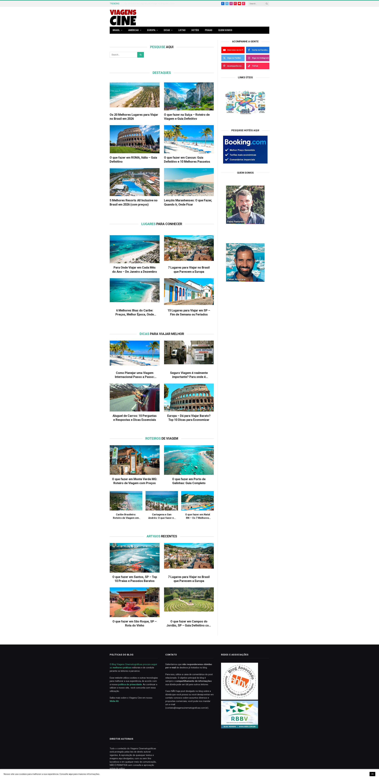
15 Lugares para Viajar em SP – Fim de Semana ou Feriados (189, 312)
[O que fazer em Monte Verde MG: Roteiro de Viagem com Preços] (135, 460)
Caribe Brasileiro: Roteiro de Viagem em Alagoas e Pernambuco (126, 516)
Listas (182, 30)
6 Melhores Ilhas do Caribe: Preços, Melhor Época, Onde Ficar (134, 312)
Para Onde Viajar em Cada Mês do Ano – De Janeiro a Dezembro (134, 269)
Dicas (167, 30)
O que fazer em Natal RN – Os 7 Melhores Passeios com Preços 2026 (197, 516)
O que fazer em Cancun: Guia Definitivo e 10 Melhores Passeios (187, 159)
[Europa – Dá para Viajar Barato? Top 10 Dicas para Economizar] (189, 397)
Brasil (116, 30)
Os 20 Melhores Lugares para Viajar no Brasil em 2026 (150, 3)
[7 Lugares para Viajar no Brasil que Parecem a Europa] (189, 249)
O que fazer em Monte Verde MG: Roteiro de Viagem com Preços (134, 481)
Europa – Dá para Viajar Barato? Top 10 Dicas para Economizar (189, 418)
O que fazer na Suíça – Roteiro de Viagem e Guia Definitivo (187, 116)
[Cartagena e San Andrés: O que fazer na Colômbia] (162, 500)
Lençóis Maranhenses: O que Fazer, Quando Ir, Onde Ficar (188, 202)
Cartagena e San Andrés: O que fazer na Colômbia (161, 516)
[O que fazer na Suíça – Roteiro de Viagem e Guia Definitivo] (189, 96)
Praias (208, 30)
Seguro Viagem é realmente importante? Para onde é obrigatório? (189, 375)
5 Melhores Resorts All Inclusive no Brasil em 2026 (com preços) (134, 202)
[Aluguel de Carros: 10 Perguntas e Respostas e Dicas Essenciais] (135, 397)
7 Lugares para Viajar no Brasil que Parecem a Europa (189, 269)
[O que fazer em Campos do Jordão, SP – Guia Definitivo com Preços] (189, 602)
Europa (151, 30)
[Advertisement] (215, 18)
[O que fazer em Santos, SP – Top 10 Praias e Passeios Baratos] (135, 558)
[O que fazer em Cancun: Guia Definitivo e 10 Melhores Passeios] (189, 139)
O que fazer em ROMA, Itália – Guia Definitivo (133, 159)
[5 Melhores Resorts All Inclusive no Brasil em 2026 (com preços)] (135, 182)
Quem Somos (225, 30)
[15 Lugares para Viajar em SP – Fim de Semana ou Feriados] (189, 292)
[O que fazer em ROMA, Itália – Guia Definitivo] (135, 139)
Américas (133, 30)
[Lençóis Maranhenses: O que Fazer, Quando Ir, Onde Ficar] (189, 182)
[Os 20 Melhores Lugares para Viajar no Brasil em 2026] (135, 96)
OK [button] (372, 774)
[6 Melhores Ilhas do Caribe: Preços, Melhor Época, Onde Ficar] (135, 292)
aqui (71, 774)
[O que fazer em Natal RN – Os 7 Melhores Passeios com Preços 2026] (197, 500)
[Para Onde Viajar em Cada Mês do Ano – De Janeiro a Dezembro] (135, 249)
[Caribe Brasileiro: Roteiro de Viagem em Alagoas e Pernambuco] (126, 500)
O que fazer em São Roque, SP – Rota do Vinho (135, 623)
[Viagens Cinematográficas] (123, 17)
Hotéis (195, 30)
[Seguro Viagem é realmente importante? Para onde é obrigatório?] (189, 355)
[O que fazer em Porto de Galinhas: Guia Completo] (189, 460)
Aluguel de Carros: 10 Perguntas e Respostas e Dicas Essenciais (135, 418)
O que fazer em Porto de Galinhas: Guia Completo (188, 481)
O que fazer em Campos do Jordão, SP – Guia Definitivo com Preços (188, 623)
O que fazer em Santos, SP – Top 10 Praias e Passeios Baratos (134, 579)
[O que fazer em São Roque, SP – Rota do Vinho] (135, 602)
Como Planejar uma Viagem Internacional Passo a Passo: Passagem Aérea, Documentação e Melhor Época (134, 375)
